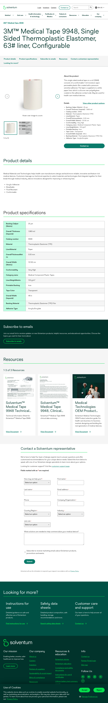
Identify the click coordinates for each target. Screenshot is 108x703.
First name (61, 479)
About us (32, 657)
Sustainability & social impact (40, 673)
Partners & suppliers (37, 669)
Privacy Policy (12, 699)
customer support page (61, 466)
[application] (32, 94)
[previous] (7, 96)
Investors (46, 7)
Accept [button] (84, 690)
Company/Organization (66, 500)
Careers (53, 7)
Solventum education (63, 664)
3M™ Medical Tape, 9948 (13, 23)
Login (39, 7)
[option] (32, 96)
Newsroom (33, 682)
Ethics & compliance (37, 678)
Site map (84, 665)
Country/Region (30, 511)
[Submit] (91, 7)
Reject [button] (99, 690)
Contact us (85, 657)
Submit (29, 562)
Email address (63, 489)
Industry (60, 511)
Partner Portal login (88, 661)
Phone (26, 500)
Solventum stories (62, 659)
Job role (27, 521)
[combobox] (82, 7)
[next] (57, 96)
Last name (28, 489)
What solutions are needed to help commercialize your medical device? (51, 532)
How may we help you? (33, 479)
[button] (88, 696)
